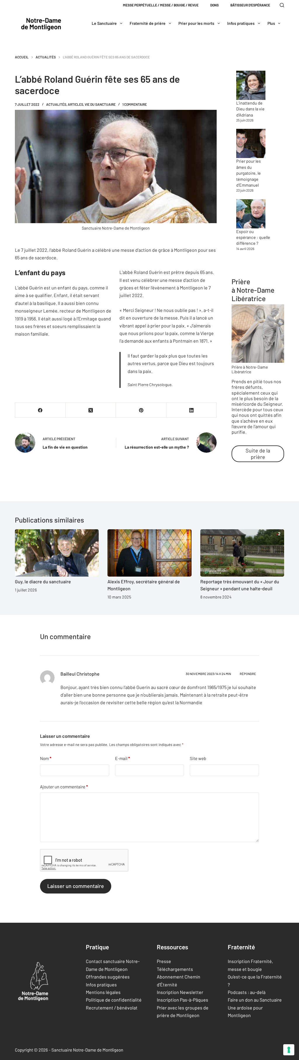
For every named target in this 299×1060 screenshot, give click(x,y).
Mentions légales (103, 992)
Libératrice (249, 298)
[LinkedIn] (191, 410)
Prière (241, 281)
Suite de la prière (258, 453)
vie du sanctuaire (100, 104)
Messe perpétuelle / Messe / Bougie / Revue (161, 5)
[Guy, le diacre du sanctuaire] (57, 553)
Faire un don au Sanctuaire (255, 999)
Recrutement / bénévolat (112, 1007)
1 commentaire (134, 104)
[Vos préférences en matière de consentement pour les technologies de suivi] (288, 1049)
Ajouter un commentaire (64, 786)
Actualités (56, 104)
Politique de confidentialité (114, 999)
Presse (164, 961)
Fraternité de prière (148, 23)
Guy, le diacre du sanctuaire (43, 581)
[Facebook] (40, 410)
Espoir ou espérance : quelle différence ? (253, 237)
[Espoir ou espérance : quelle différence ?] (250, 213)
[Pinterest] (141, 410)
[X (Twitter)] (91, 410)
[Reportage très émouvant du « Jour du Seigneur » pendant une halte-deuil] (242, 553)
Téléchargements (175, 969)
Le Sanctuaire (104, 23)
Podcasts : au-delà (246, 992)
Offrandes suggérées (108, 976)
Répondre (248, 674)
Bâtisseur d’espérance (250, 5)
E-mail (122, 758)
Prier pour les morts (196, 23)
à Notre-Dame (253, 290)
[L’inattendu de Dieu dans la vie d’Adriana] (250, 85)
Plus (271, 23)
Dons (214, 5)
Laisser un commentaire (75, 886)
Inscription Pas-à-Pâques (182, 999)
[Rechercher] (282, 5)
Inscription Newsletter (180, 992)
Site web (198, 758)
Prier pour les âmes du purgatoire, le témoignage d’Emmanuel (248, 172)
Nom (45, 758)
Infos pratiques (241, 23)
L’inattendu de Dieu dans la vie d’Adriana (250, 108)
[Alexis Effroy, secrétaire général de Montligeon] (149, 553)
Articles (75, 104)
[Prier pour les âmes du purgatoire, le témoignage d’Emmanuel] (250, 143)
